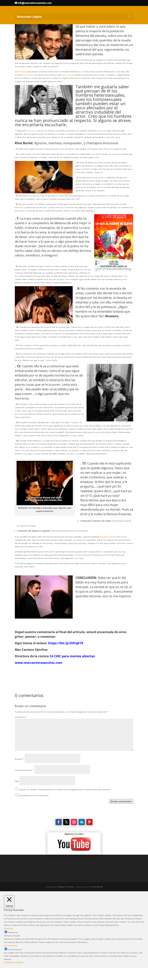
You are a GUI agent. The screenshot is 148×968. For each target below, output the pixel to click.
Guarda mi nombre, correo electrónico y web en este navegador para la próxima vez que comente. (65, 789)
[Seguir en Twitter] (66, 822)
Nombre (19, 759)
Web (17, 781)
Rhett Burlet (20, 71)
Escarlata (31, 130)
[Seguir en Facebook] (59, 822)
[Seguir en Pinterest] (89, 822)
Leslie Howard (68, 74)
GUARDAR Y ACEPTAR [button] (13, 962)
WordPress (97, 886)
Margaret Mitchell (108, 536)
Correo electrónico (24, 770)
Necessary (13, 932)
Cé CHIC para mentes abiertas (72, 656)
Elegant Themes (66, 886)
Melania (60, 223)
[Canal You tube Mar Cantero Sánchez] (74, 844)
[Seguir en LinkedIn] (82, 822)
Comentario (21, 717)
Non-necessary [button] (11, 945)
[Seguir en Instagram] (74, 822)
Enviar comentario (121, 801)
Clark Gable (28, 74)
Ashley (21, 207)
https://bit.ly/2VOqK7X (65, 643)
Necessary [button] (8, 928)
